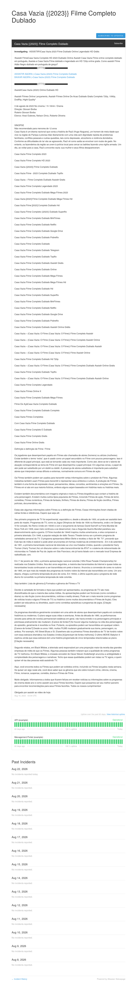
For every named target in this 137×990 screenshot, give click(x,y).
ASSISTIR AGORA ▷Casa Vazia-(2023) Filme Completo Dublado (45, 73)
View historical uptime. (116, 714)
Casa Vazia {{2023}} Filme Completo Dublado (41, 44)
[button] (110, 35)
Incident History (19, 979)
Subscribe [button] (118, 43)
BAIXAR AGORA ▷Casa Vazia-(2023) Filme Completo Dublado (44, 77)
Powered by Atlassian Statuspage (111, 979)
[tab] (15, 724)
